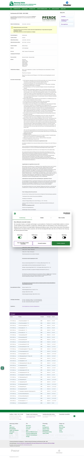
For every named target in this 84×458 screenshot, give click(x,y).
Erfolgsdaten (55, 8)
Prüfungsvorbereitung (47, 431)
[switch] (34, 238)
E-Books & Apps (46, 428)
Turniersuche (16, 8)
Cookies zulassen (61, 243)
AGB (10, 425)
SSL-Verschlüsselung (26, 444)
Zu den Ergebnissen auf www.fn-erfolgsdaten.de (30, 306)
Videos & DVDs (46, 433)
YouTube (61, 431)
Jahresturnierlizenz (42, 8)
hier (55, 415)
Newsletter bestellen (64, 414)
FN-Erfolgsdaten (46, 430)
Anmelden (63, 8)
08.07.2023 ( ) (13, 323)
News (27, 430)
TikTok (60, 430)
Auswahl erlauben (42, 243)
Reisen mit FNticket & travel (31, 431)
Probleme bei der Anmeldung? (64, 20)
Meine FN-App (62, 427)
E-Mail (20, 419)
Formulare (28, 428)
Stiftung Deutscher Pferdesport (41, 443)
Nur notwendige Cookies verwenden (23, 243)
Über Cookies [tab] (62, 217)
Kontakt (11, 433)
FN (49, 8)
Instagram (61, 428)
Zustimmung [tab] (22, 217)
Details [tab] (42, 217)
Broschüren (28, 425)
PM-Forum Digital (51, 443)
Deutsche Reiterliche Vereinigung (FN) (24, 443)
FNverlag (33, 443)
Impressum (12, 431)
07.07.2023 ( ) (13, 320)
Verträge (27, 436)
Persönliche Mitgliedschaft (31, 433)
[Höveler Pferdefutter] (59, 451)
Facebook (61, 425)
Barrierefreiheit (13, 428)
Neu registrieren (64, 24)
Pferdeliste (32, 8)
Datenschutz (12, 427)
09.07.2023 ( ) (13, 325)
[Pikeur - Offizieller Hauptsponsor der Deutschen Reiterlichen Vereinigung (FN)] (15, 451)
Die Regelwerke (46, 427)
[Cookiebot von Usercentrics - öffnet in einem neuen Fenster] (64, 213)
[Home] (11, 9)
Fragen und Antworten (14, 430)
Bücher (44, 425)
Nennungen (24, 8)
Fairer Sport (28, 427)
